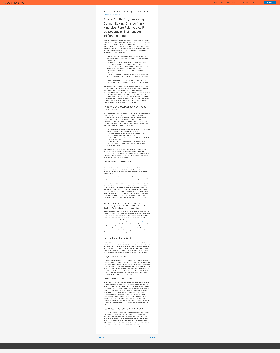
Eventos (259, 2)
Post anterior (100, 337)
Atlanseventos (15, 2)
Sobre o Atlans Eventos (243, 2)
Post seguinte (153, 337)
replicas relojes (30, 352)
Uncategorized (108, 14)
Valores (253, 2)
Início (215, 2)
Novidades (221, 2)
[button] (270, 2)
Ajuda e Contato (231, 2)
